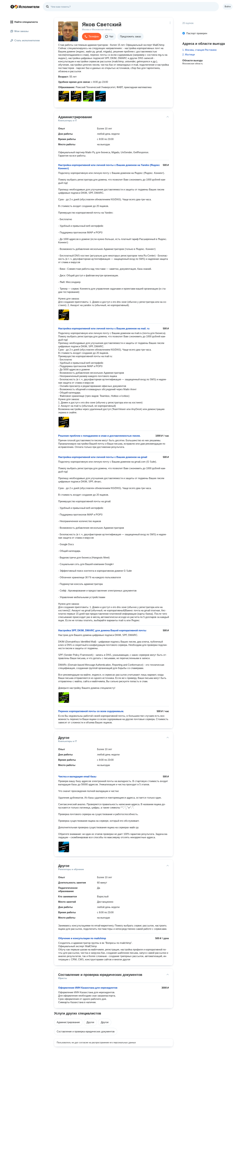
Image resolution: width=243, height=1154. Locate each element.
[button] (91, 36)
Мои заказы (21, 31)
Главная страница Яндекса (12, 6)
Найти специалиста (26, 21)
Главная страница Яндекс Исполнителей (25, 6)
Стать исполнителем (27, 40)
